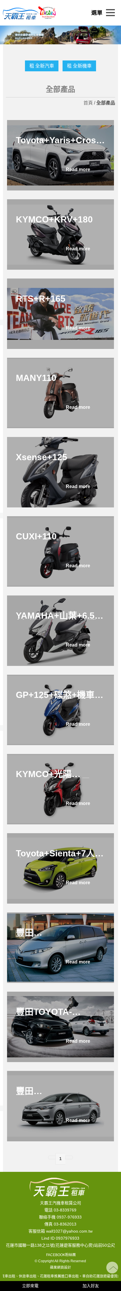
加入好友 (91, 1285)
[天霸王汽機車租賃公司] (20, 13)
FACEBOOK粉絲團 (60, 1255)
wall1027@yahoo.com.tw (69, 1231)
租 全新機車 (79, 65)
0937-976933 (69, 1217)
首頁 (88, 102)
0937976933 (67, 1238)
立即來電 (30, 1285)
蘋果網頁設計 (60, 1267)
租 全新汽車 (41, 65)
